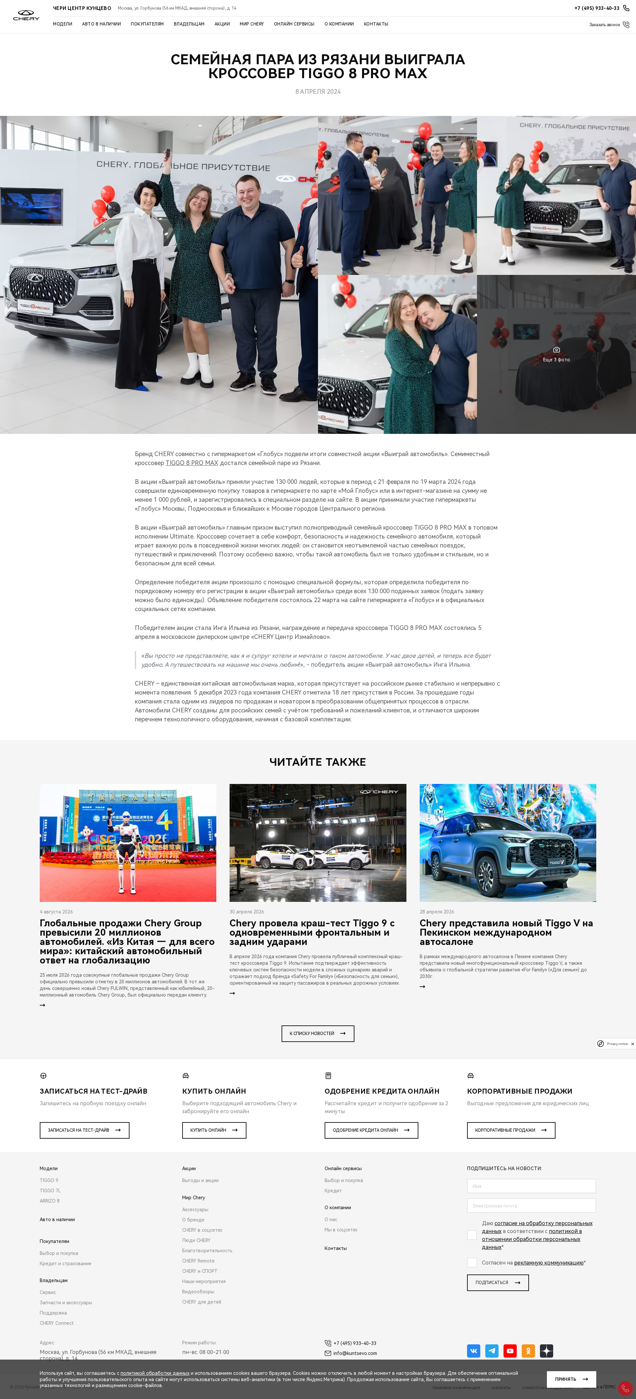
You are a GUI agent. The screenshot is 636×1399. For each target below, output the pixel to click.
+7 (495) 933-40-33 (355, 1343)
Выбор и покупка (59, 1253)
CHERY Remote (198, 1261)
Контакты (376, 24)
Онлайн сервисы (294, 24)
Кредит (333, 1190)
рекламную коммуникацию (549, 1263)
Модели (62, 24)
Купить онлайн (208, 1130)
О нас (331, 1219)
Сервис (48, 1292)
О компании (339, 24)
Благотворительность (207, 1250)
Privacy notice (617, 1044)
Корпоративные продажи (505, 1130)
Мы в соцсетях (341, 1229)
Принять (565, 1379)
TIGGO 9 (49, 1180)
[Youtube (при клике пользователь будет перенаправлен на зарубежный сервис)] (510, 1351)
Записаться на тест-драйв (78, 1130)
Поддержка (53, 1313)
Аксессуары (195, 1209)
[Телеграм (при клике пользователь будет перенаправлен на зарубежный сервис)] (492, 1351)
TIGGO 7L (50, 1190)
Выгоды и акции (200, 1180)
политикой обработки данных (155, 1373)
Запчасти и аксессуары (66, 1302)
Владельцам (189, 24)
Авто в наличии (101, 24)
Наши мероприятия (204, 1281)
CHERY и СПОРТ (200, 1271)
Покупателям (147, 24)
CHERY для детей (201, 1302)
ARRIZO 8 (50, 1201)
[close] (632, 1043)
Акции (222, 24)
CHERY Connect (57, 1323)
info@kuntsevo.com (355, 1353)
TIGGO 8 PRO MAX (192, 462)
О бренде (193, 1219)
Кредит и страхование (65, 1263)
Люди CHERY (196, 1240)
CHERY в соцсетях (202, 1230)
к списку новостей (312, 1033)
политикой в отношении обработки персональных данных (532, 1239)
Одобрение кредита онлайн (365, 1130)
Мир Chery (252, 24)
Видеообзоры (198, 1291)
